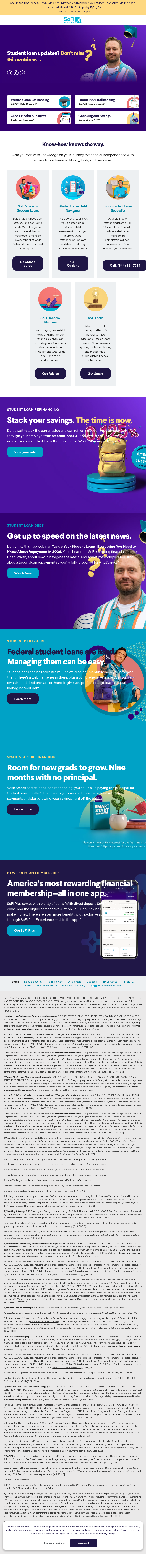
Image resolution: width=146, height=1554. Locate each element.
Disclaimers (74, 981)
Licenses (92, 981)
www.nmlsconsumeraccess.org (67, 1047)
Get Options (73, 263)
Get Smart (95, 373)
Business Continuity (73, 985)
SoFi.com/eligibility (109, 1025)
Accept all (83, 1543)
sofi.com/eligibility (75, 1426)
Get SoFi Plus (24, 930)
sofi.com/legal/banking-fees (17, 1238)
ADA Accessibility (46, 985)
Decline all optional (55, 1543)
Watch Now (23, 573)
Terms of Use (55, 981)
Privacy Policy (107, 1533)
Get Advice (50, 373)
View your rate (25, 452)
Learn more (23, 699)
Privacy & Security (32, 981)
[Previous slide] (16, 72)
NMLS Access (110, 981)
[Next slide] (22, 72)
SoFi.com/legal (102, 1324)
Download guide (28, 263)
